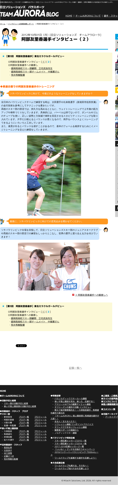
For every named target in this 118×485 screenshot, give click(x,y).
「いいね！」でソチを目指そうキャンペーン (75, 449)
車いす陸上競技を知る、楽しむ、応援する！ (75, 401)
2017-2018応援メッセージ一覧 (69, 446)
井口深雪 (8, 453)
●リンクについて (109, 401)
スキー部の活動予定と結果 (16, 403)
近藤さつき (9, 456)
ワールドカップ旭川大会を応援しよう (72, 468)
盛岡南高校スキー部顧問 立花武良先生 (32, 68)
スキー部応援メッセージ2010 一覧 (70, 440)
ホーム (2, 24)
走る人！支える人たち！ (66, 421)
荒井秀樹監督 (18, 75)
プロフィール (40, 416)
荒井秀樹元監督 (11, 459)
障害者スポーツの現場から (67, 430)
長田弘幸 (8, 447)
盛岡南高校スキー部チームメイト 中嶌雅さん (35, 71)
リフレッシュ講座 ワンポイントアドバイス (74, 424)
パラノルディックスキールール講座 (71, 398)
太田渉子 (8, 450)
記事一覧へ (75, 368)
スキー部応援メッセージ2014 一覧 (70, 443)
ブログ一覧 (24, 416)
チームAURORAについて (88, 15)
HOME (68, 15)
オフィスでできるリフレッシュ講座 (71, 427)
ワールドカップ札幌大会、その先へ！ (72, 465)
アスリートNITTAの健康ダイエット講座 (73, 404)
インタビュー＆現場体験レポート (21, 24)
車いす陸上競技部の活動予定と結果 (20, 406)
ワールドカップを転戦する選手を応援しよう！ (76, 457)
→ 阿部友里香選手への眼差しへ (91, 295)
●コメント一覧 (108, 409)
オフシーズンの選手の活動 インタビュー (73, 407)
